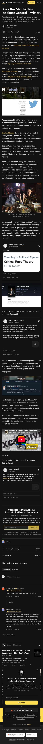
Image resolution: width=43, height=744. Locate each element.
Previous (8, 556)
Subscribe (31, 3)
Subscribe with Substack (23, 710)
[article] (21, 657)
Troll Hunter (10, 609)
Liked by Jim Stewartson (14, 590)
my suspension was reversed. (20, 64)
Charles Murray (8, 133)
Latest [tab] (9, 645)
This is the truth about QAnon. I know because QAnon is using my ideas (15, 659)
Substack (12, 740)
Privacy (21, 730)
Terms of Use (31, 715)
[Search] (39, 645)
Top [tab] (4, 645)
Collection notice (35, 730)
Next (36, 556)
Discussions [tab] (17, 645)
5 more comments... (8, 635)
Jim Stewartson (11, 25)
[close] (37, 670)
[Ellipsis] (40, 588)
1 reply (10, 602)
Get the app (31, 735)
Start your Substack (16, 735)
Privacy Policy (21, 719)
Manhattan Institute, (10, 71)
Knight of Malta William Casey (20, 77)
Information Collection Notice (25, 717)
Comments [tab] (6, 570)
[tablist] (10, 570)
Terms (26, 730)
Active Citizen (10, 588)
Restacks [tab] (15, 570)
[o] (37, 653)
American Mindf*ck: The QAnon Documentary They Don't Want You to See (16, 653)
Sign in (39, 3)
